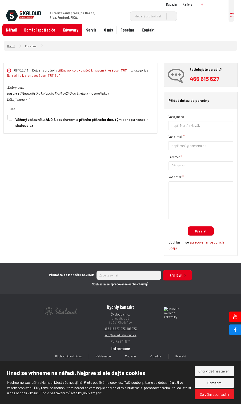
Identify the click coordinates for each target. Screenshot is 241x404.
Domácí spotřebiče (39, 29)
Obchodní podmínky (68, 356)
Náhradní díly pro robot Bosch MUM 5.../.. (34, 75)
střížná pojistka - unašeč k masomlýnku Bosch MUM (92, 70)
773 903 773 (129, 329)
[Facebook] (202, 4)
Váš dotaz (175, 177)
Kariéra (188, 4)
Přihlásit (176, 275)
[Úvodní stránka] (23, 15)
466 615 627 (112, 329)
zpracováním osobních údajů (129, 284)
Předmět (174, 157)
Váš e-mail (175, 137)
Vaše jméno (176, 117)
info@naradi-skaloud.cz (120, 335)
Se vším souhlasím (214, 394)
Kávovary (71, 29)
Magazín (171, 4)
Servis (91, 29)
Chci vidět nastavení (214, 371)
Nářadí (11, 29)
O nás (108, 29)
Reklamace (103, 356)
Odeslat (201, 231)
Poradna (127, 29)
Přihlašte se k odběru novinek (71, 274)
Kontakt (148, 29)
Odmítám (214, 382)
